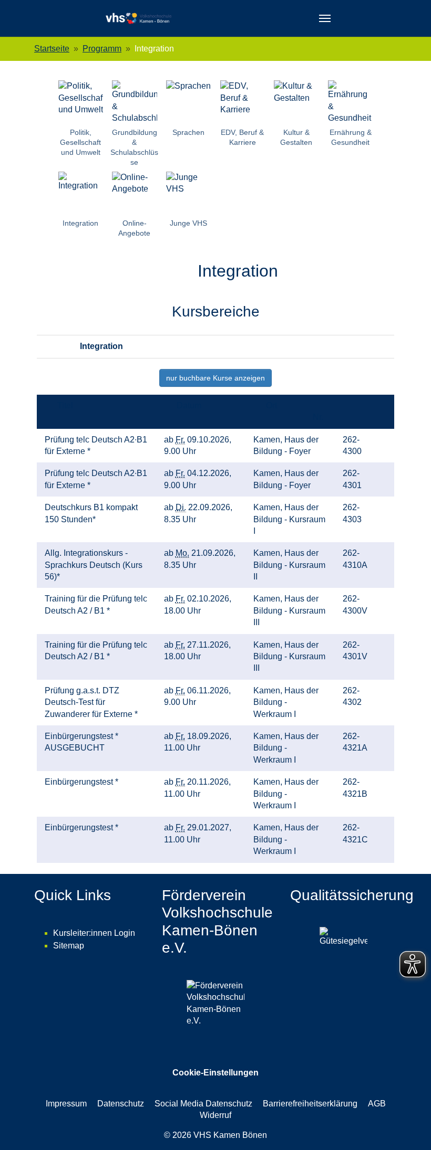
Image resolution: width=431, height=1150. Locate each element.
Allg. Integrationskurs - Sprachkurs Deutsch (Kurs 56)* (93, 564)
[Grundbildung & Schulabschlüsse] (135, 102)
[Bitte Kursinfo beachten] (379, 473)
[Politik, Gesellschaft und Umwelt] (81, 102)
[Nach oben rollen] (407, 1127)
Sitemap (68, 945)
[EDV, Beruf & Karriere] (243, 102)
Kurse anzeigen (215, 378)
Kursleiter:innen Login (94, 933)
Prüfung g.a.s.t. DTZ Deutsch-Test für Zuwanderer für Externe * (92, 702)
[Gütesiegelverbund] (343, 948)
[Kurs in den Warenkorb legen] (379, 439)
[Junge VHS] (188, 194)
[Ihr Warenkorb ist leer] (246, 16)
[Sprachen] (188, 102)
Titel (64, 405)
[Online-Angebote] (135, 194)
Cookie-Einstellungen (215, 1072)
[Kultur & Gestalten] (297, 102)
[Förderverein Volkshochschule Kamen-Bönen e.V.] (215, 1003)
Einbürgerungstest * (82, 781)
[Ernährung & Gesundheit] (350, 102)
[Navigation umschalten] (325, 18)
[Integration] (81, 194)
